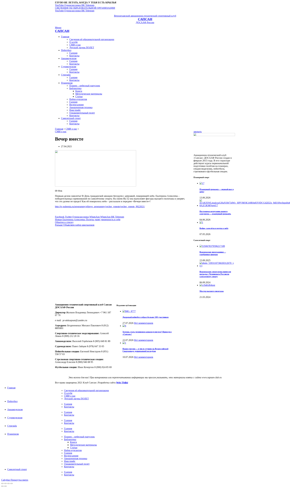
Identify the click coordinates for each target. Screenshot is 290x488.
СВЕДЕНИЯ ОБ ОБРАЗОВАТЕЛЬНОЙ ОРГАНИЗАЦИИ (85, 8)
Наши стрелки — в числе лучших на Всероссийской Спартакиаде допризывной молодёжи (145, 350)
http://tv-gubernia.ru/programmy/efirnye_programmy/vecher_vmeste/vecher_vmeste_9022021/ (100, 206)
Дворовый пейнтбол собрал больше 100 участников (145, 317)
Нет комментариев (143, 323)
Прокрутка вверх (19, 480)
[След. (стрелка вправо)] (5, 486)
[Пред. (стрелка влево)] (2, 486)
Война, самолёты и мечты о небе (214, 228)
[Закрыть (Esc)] (2, 483)
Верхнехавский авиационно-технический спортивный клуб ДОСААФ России (145, 19)
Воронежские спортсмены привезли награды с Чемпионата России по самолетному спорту (215, 274)
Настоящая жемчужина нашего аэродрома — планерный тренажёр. (215, 212)
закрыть (197, 131)
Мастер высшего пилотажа (212, 291)
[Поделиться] (5, 483)
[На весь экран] (8, 483)
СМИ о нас (71, 129)
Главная (59, 129)
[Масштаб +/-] (11, 483)
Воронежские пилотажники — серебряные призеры (213, 253)
